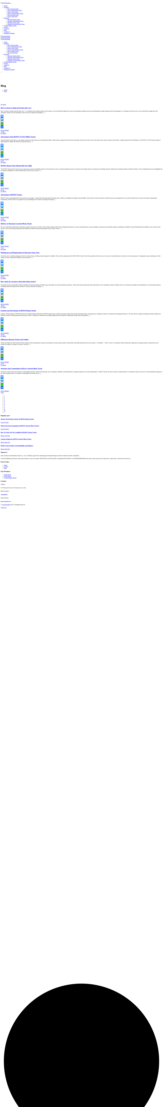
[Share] (81, 127)
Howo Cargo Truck (12, 12)
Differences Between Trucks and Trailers (15, 339)
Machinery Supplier (9, 33)
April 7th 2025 (5, 422)
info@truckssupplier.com (6, 501)
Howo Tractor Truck (13, 9)
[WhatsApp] (81, 124)
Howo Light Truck (12, 16)
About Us (6, 28)
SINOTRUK (7, 474)
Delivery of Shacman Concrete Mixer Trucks (16, 224)
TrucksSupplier (6, 504)
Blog (5, 30)
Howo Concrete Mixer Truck (15, 13)
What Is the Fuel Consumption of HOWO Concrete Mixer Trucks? (20, 426)
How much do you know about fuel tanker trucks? (18, 281)
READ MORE (5, 130)
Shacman (6, 18)
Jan (2, 190)
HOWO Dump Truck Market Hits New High (16, 166)
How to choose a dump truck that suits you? (16, 108)
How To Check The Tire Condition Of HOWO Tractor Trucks (19, 432)
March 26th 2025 (5, 442)
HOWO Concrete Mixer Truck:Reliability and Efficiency (17, 445)
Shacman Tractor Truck (13, 19)
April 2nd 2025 (5, 429)
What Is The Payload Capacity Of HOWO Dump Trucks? (17, 419)
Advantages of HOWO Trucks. (11, 195)
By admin (3, 104)
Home (5, 6)
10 (4, 410)
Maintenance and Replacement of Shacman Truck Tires (20, 253)
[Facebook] (81, 116)
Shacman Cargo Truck (13, 22)
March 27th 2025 (5, 436)
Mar (3, 132)
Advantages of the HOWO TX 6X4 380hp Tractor (18, 137)
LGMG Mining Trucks (10, 25)
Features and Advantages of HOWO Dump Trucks (18, 310)
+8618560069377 (4, 494)
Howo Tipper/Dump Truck (14, 10)
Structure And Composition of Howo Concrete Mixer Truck (21, 368)
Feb (2, 161)
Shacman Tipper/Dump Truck (15, 21)
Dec (3, 277)
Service (6, 27)
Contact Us (7, 31)
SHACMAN (7, 476)
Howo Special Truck (13, 15)
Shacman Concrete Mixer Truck (16, 24)
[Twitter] (81, 118)
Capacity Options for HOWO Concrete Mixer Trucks (16, 439)
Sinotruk (6, 7)
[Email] (81, 121)
